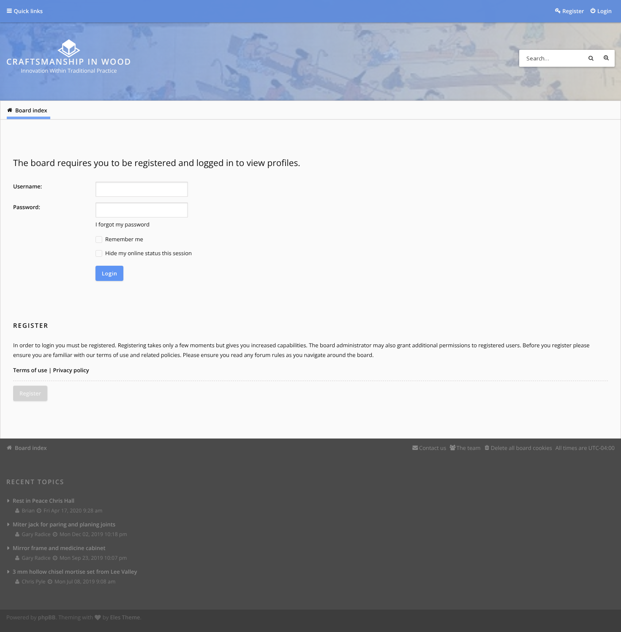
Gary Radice (36, 534)
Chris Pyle (33, 581)
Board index (31, 448)
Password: (26, 207)
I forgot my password (122, 224)
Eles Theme (125, 617)
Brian (28, 510)
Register (30, 393)
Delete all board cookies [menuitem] (521, 448)
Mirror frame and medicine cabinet (59, 548)
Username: (27, 186)
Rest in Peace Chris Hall (43, 500)
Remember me (123, 239)
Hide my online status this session (148, 253)
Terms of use (30, 370)
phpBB (47, 617)
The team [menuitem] (468, 448)
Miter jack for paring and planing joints (64, 524)
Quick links (28, 11)
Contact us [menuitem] (432, 448)
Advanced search (606, 58)
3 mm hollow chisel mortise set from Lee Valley (75, 571)
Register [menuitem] (573, 11)
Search (591, 58)
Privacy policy (71, 370)
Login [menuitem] (604, 11)
